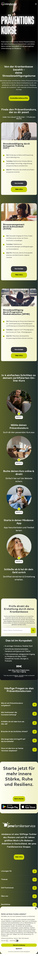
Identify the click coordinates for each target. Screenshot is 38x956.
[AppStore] (10, 807)
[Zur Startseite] (9, 4)
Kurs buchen (19, 183)
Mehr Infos (19, 189)
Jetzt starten (19, 798)
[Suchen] (33, 630)
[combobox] (16, 630)
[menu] (36, 4)
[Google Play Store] (28, 807)
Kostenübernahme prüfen (19, 98)
